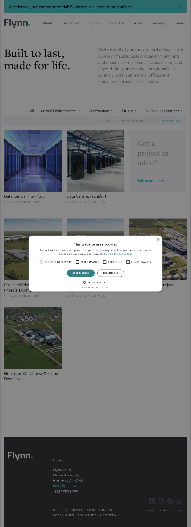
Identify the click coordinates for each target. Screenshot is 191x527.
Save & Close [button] (81, 273)
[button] (95, 282)
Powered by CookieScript (95, 287)
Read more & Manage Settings (116, 253)
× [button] (158, 239)
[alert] (95, 263)
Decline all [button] (110, 273)
